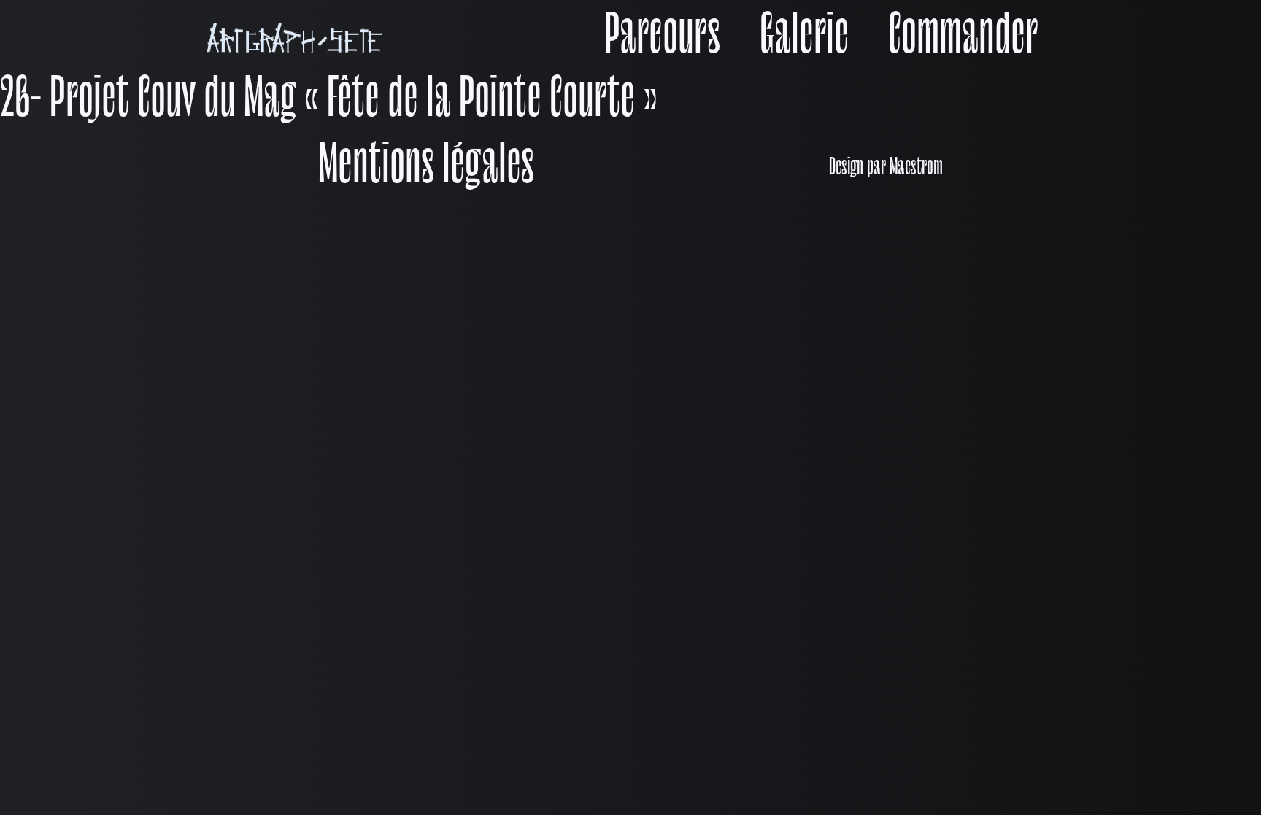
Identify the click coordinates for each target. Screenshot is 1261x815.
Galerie (804, 38)
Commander (963, 38)
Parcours (662, 38)
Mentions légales (426, 168)
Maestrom (916, 168)
